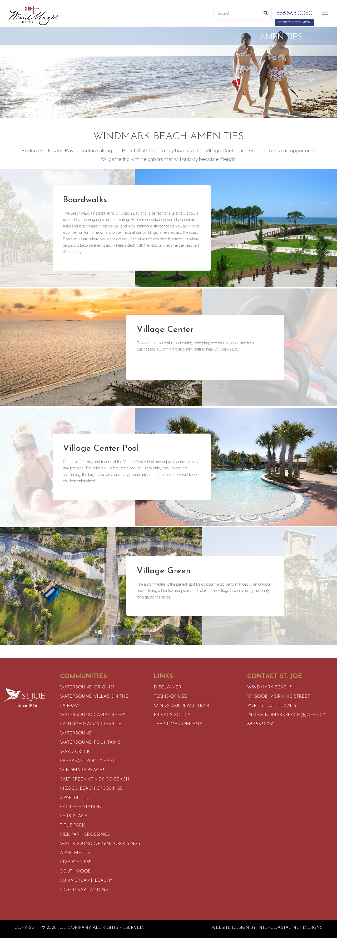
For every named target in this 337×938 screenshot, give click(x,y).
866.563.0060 (294, 13)
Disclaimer (167, 687)
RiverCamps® (75, 862)
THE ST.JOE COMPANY (178, 724)
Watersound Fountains (90, 742)
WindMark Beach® (82, 770)
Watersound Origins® (87, 687)
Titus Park (72, 825)
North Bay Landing (84, 890)
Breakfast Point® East (87, 761)
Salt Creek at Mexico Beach (94, 779)
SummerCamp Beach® (86, 880)
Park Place (73, 816)
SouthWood (75, 871)
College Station (81, 807)
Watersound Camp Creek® (92, 715)
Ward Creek (75, 751)
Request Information (294, 22)
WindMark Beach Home (183, 705)
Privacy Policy (172, 715)
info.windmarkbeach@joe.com (286, 715)
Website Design (230, 927)
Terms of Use (170, 696)
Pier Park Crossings (85, 834)
